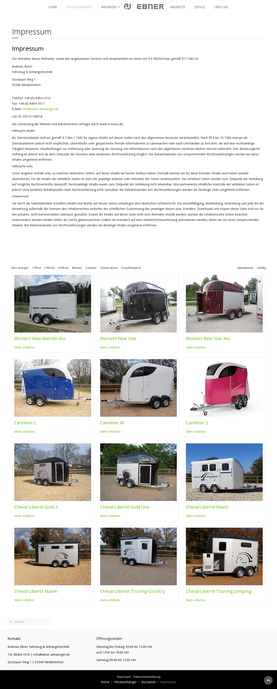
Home (52, 7)
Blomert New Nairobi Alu (39, 338)
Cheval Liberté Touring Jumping (218, 591)
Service (199, 7)
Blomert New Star (118, 338)
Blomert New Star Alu (208, 338)
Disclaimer (148, 682)
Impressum (124, 677)
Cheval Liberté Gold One (125, 507)
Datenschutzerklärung (147, 677)
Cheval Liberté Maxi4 (35, 591)
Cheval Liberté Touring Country (132, 591)
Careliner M (112, 423)
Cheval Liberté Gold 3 (36, 507)
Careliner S (197, 423)
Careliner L (25, 423)
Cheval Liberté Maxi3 (207, 507)
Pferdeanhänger (79, 7)
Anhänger (108, 7)
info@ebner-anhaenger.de (40, 109)
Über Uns (221, 7)
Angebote (177, 7)
